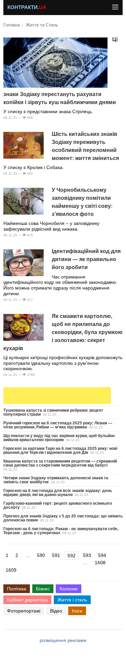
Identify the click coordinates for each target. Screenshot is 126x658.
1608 (100, 562)
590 (41, 555)
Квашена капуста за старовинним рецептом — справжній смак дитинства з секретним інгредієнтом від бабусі (60, 463)
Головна (11, 25)
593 (87, 555)
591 (56, 555)
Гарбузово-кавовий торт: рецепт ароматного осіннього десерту (57, 505)
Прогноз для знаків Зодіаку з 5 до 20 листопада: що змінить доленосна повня (63, 518)
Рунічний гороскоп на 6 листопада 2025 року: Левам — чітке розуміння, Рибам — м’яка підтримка (57, 425)
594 (102, 555)
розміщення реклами (63, 640)
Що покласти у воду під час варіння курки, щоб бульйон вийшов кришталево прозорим (59, 437)
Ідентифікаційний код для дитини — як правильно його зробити (86, 259)
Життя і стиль (72, 599)
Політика (16, 588)
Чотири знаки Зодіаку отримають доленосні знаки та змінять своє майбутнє (55, 480)
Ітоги (77, 610)
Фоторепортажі (23, 610)
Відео (56, 610)
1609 (11, 570)
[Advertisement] (57, 395)
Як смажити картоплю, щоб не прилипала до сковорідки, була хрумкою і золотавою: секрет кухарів (63, 332)
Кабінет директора (27, 599)
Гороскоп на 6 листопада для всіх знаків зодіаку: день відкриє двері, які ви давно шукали (57, 492)
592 (72, 555)
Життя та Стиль (42, 25)
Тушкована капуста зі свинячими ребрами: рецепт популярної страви (53, 412)
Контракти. (26, 7)
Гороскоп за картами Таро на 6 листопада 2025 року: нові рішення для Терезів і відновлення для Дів (60, 450)
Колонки (68, 588)
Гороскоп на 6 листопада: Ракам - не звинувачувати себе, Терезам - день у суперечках (60, 530)
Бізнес (43, 588)
